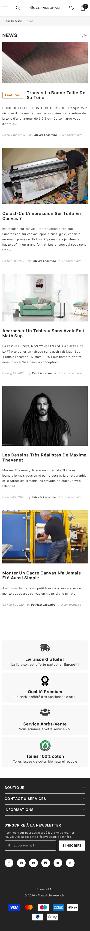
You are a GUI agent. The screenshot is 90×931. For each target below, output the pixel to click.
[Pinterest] (33, 863)
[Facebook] (9, 863)
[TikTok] (45, 863)
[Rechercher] (18, 8)
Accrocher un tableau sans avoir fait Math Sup (43, 333)
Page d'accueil (13, 20)
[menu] (5, 8)
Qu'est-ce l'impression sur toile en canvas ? (41, 216)
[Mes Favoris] (71, 8)
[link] (45, 655)
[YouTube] (58, 863)
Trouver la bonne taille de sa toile (45, 95)
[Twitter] (70, 863)
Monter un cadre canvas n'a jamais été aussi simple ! (41, 575)
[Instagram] (21, 863)
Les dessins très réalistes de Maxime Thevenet (44, 457)
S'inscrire (72, 845)
